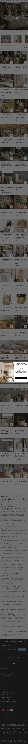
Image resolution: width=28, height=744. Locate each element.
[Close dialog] (27, 362)
